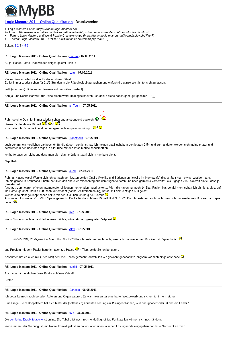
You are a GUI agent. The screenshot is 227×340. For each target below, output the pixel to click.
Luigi (72, 72)
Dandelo (74, 289)
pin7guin (74, 105)
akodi (72, 171)
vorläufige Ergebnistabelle (26, 319)
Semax (73, 56)
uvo (71, 212)
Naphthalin (76, 138)
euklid (73, 266)
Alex (72, 229)
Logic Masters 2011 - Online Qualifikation (39, 22)
